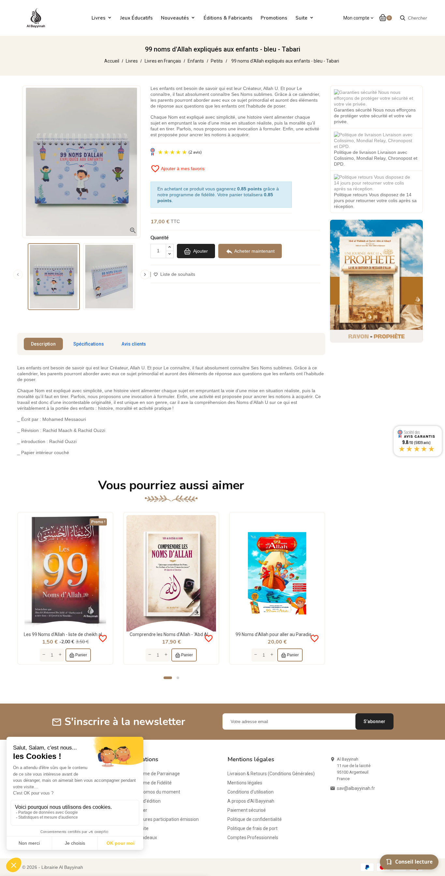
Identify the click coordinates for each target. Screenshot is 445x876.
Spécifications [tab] (88, 344)
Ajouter (200, 250)
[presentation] (18, 274)
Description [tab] (43, 344)
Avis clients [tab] (134, 344)
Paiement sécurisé (246, 810)
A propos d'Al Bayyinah (250, 801)
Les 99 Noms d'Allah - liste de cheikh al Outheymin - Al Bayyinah (88, 634)
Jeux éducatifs (136, 18)
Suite (301, 18)
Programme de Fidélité (148, 782)
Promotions (274, 18)
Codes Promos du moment (152, 791)
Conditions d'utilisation (250, 791)
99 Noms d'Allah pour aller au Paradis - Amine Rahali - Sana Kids (301, 634)
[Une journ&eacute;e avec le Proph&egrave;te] (376, 280)
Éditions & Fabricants (228, 18)
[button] (167, 677)
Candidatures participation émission (162, 819)
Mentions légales (244, 782)
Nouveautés (175, 18)
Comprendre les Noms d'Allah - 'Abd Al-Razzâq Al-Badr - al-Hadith (197, 634)
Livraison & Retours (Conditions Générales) (271, 773)
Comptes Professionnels (252, 837)
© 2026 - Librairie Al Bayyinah (52, 867)
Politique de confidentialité (254, 819)
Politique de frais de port (252, 828)
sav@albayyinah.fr (356, 788)
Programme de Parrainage (152, 773)
